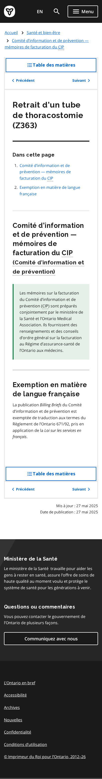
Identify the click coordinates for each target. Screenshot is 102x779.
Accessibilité (15, 695)
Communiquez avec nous (51, 639)
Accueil (11, 32)
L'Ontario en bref (19, 683)
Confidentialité (17, 732)
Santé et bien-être (43, 32)
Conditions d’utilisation (25, 744)
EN (40, 11)
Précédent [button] (25, 80)
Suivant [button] (79, 80)
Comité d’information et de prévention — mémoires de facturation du (47, 44)
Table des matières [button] (64, 67)
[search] (57, 11)
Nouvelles (13, 720)
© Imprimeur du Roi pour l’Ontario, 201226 (45, 756)
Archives (12, 707)
